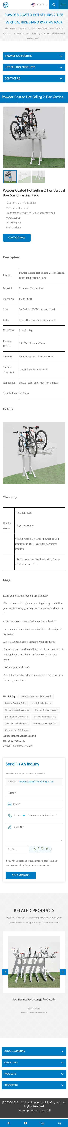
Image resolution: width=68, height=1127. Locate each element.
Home (12, 28)
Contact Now (16, 237)
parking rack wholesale (16, 717)
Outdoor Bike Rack (38, 28)
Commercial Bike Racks (16, 730)
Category (22, 28)
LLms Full (45, 1110)
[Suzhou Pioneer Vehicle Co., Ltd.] (5, 5)
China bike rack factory (46, 710)
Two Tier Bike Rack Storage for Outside (34, 999)
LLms (34, 1110)
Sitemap (24, 1110)
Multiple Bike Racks (41, 703)
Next (63, 972)
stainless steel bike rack (45, 723)
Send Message (20, 875)
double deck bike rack (45, 717)
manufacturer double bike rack (36, 696)
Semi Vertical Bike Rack (16, 723)
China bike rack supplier (17, 710)
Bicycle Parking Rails (15, 703)
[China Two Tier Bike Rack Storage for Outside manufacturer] (34, 962)
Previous (5, 972)
